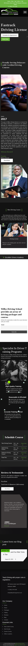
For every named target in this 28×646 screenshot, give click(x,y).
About (5, 607)
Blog (5, 617)
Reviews (6, 615)
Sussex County (8, 631)
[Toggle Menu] (25, 12)
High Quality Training (13, 386)
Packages (6, 610)
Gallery (6, 612)
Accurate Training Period (13, 412)
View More (7, 488)
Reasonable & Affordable (17, 398)
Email (2, 324)
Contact (6, 619)
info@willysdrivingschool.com (15, 592)
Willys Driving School (19, 643)
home (5, 605)
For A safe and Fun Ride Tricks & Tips (14, 553)
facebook (20, 6)
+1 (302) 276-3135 (12, 6)
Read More (7, 160)
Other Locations (8, 633)
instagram (22, 6)
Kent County (7, 629)
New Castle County (9, 626)
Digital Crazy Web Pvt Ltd (19, 644)
